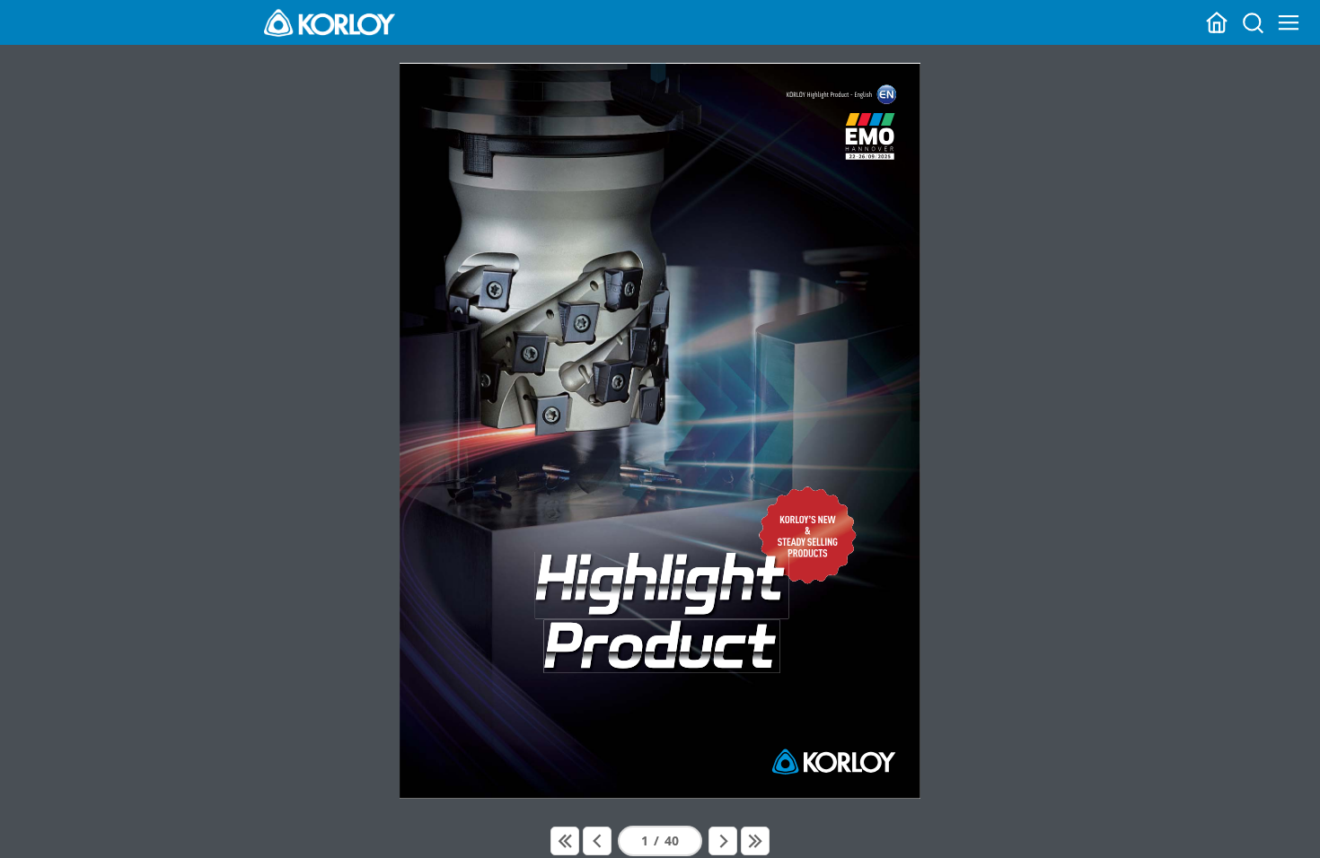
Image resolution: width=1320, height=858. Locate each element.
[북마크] (660, 84)
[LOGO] (329, 23)
